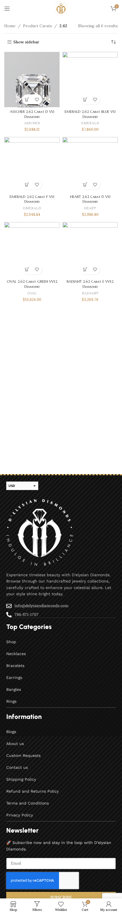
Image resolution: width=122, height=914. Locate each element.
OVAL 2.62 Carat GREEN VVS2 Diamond (32, 284)
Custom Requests (23, 755)
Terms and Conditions (27, 803)
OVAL (32, 293)
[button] (27, 99)
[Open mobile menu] (7, 8)
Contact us (17, 767)
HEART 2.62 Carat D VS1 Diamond (90, 199)
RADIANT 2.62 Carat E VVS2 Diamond (90, 284)
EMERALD (90, 123)
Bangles (13, 689)
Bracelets (15, 665)
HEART (90, 208)
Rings (11, 701)
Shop (11, 641)
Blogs (11, 731)
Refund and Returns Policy (32, 791)
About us (15, 743)
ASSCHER (32, 123)
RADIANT (90, 293)
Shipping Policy (21, 779)
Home (10, 25)
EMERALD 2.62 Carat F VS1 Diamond (32, 199)
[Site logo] (61, 8)
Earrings (14, 677)
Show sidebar (26, 42)
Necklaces (16, 653)
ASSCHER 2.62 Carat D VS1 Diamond (32, 114)
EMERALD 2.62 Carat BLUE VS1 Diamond (90, 114)
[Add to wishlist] (37, 99)
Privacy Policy (19, 815)
